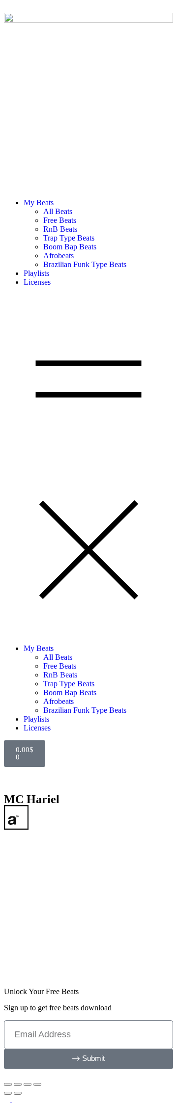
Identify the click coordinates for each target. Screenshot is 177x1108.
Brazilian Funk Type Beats (84, 264)
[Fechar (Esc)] (37, 1084)
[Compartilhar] (27, 1084)
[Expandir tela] (18, 1084)
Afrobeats (58, 255)
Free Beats (59, 220)
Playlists (36, 273)
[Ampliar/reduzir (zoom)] (8, 1084)
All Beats (57, 211)
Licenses (37, 282)
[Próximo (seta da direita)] (18, 1093)
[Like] (30, 950)
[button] (88, 465)
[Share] (16, 950)
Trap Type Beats (68, 238)
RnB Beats (60, 229)
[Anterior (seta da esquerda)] (8, 1093)
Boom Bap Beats (69, 247)
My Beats (39, 202)
